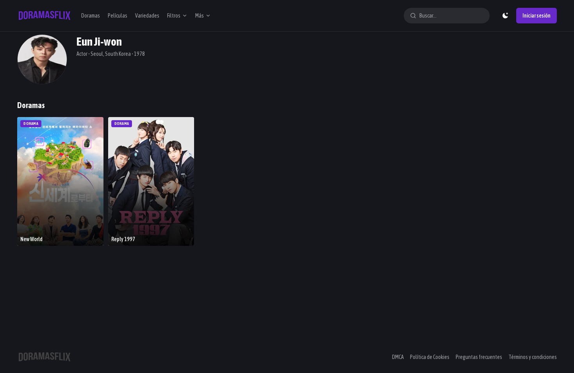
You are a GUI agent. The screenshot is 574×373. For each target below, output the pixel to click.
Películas (117, 15)
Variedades (147, 15)
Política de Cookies (429, 357)
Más (199, 15)
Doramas (90, 15)
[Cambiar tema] (505, 15)
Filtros (173, 15)
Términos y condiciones (532, 357)
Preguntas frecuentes (479, 357)
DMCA (398, 357)
